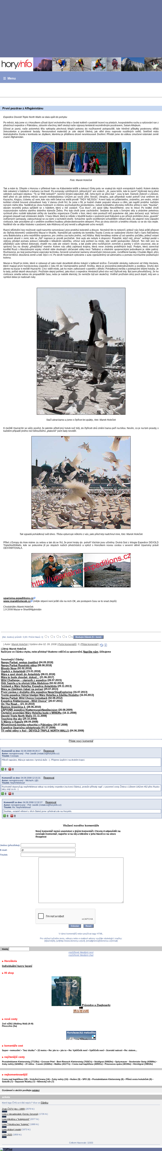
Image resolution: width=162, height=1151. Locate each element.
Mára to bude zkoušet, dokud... (20, 677)
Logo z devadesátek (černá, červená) (20, 1114)
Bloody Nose (9, 668)
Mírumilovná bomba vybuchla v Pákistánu (27, 724)
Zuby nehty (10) (60, 1079)
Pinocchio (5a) (9, 1026)
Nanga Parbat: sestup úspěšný (19, 662)
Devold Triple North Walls (16, 715)
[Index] (81, 64)
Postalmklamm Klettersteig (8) (108, 1079)
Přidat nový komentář (81, 740)
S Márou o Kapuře (12, 721)
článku (44, 1102)
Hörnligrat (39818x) (143, 1064)
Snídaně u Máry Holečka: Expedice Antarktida (29, 686)
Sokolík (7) (7, 1081)
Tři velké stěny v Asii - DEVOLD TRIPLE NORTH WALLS (35, 730)
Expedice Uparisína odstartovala (20, 727)
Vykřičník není (96, 1050)
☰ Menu (9, 78)
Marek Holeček (19, 644)
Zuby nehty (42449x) (12, 1064)
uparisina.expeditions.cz (18, 598)
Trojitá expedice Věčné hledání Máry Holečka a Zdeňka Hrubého (40, 695)
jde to (64, 1050)
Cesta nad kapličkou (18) (15, 1079)
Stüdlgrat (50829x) (103, 1061)
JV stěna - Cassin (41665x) (38, 1064)
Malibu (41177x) (62, 1064)
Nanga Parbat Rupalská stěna (19, 665)
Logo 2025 (7, 1134)
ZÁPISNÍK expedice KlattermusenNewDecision (29, 709)
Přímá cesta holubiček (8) (139, 1079)
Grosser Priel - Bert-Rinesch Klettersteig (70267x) (66, 1061)
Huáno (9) (75, 1079)
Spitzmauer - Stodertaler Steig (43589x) (135, 1061)
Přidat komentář (89, 644)
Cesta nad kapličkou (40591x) (87, 1064)
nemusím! (15, 1050)
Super (5, 1050)
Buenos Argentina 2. (13, 706)
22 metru (42, 1050)
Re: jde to (54, 1050)
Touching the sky (11, 718)
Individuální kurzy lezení (17, 966)
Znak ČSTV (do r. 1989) (13, 1109)
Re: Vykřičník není (78, 1050)
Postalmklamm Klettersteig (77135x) (20, 1061)
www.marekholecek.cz (17, 601)
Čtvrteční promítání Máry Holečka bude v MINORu (31, 712)
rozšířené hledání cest (81, 952)
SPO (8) (86, 1079)
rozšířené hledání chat (81, 955)
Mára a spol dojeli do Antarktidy (20, 674)
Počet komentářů (67, 644)
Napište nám (90, 651)
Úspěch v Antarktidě (13, 671)
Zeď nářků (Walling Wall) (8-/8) (17, 1023)
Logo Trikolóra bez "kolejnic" (15, 1124)
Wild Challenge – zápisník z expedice (24, 680)
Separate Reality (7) (25, 1081)
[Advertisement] (81, 28)
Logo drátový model (11, 1129)
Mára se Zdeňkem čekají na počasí (22, 689)
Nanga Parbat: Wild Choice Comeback (24, 698)
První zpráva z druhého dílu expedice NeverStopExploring (36, 692)
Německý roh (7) (45, 1081)
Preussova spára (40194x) (118, 1064)
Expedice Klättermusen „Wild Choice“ (24, 700)
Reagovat (48, 750)
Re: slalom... (130, 1050)
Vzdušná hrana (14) (40, 1079)
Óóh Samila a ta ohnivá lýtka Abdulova (25, 683)
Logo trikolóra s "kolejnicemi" (15, 1119)
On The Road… (10, 703)
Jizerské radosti (114, 1050)
